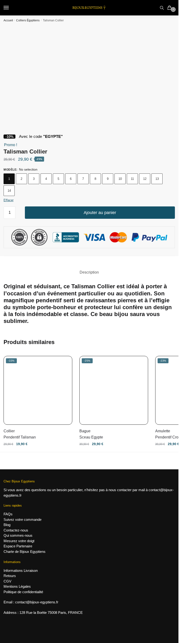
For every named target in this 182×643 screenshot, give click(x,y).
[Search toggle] (161, 7)
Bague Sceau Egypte (91, 434)
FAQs (8, 514)
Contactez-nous (16, 530)
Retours (10, 576)
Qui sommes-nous (18, 535)
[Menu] (11, 7)
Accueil (8, 20)
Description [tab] (89, 272)
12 (144, 179)
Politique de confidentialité (23, 592)
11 (132, 179)
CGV (7, 581)
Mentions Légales (17, 586)
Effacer (9, 200)
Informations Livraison (21, 570)
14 (9, 190)
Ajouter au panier (100, 212)
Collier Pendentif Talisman (20, 434)
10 (120, 179)
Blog (7, 525)
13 (157, 179)
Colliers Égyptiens (28, 20)
